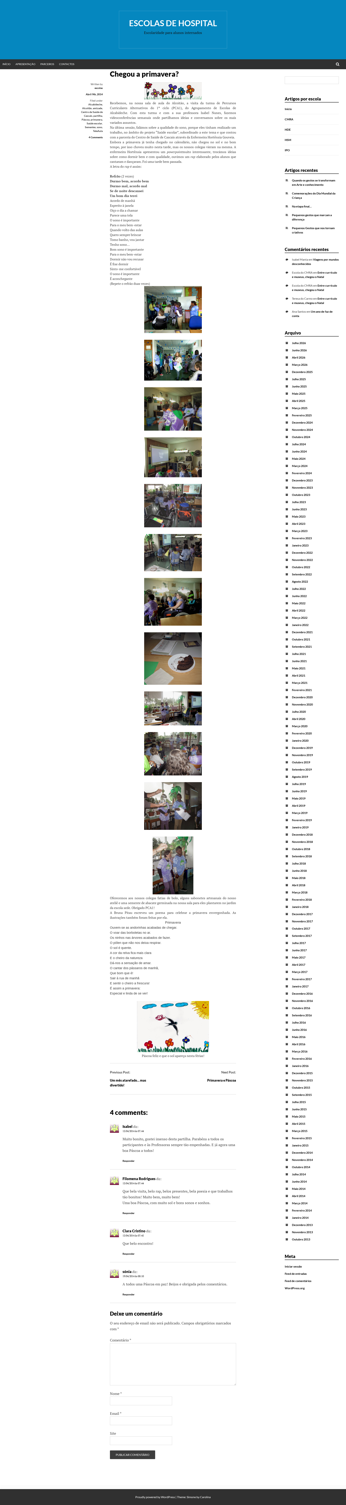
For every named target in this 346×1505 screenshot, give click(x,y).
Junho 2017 (299, 950)
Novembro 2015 (302, 1080)
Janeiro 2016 (300, 1065)
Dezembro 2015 (302, 1073)
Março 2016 (299, 1051)
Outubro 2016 (301, 1008)
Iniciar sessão (293, 1266)
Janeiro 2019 (300, 827)
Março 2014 (299, 1203)
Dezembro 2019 (302, 747)
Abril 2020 (298, 719)
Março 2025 (299, 408)
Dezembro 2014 (302, 1152)
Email (115, 1413)
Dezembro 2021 (302, 632)
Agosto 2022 (300, 581)
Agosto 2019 (300, 776)
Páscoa (86, 119)
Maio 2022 (298, 603)
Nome (116, 1393)
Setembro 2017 (302, 935)
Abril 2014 (298, 1196)
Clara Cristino (134, 1231)
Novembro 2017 (302, 921)
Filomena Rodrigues (139, 1178)
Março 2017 (299, 972)
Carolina (205, 1497)
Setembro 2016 (302, 1015)
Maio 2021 (298, 668)
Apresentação (25, 64)
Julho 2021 (299, 653)
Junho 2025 (299, 386)
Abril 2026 (298, 357)
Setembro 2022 (302, 574)
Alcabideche (95, 104)
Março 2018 (299, 892)
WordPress (168, 1497)
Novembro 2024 (302, 429)
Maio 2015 (298, 1116)
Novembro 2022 (302, 559)
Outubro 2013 (301, 1239)
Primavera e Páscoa (221, 1080)
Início (6, 64)
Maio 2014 (298, 1188)
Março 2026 (299, 364)
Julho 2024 (299, 444)
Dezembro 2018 (302, 834)
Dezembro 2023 (302, 480)
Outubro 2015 (301, 1087)
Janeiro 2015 (300, 1145)
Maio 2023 (298, 516)
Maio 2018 (298, 878)
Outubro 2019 (301, 762)
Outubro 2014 (301, 1167)
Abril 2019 (298, 805)
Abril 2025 (298, 400)
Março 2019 (299, 812)
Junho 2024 (299, 451)
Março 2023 (299, 531)
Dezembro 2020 (302, 697)
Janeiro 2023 (300, 545)
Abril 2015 (298, 1123)
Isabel (127, 1126)
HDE (288, 129)
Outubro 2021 (301, 639)
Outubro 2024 (301, 437)
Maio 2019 (298, 798)
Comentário (120, 1340)
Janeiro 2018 (300, 906)
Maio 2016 (298, 1037)
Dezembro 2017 (302, 914)
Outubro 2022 (301, 567)
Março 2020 (299, 726)
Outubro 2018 (301, 849)
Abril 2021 (298, 675)
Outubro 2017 (301, 928)
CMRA (289, 119)
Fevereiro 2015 (302, 1138)
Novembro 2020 (302, 704)
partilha (97, 115)
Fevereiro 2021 (302, 690)
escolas (99, 87)
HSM (288, 140)
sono (99, 127)
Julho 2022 (299, 588)
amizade (97, 108)
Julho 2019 (299, 784)
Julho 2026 (299, 343)
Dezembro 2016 (302, 993)
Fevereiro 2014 (302, 1210)
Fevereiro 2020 (302, 733)
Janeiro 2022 (300, 625)
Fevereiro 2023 (302, 538)
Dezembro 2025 (302, 372)
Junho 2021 (299, 661)
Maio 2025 (298, 393)
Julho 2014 (299, 1174)
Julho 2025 (299, 379)
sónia (127, 1271)
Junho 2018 (299, 870)
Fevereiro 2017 (302, 979)
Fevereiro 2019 (302, 820)
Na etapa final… (302, 206)
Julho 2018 (299, 863)
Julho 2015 (299, 1102)
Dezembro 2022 (302, 552)
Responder (129, 1160)
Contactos (66, 64)
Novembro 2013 (302, 1232)
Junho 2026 (299, 350)
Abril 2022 (298, 610)
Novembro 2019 (302, 755)
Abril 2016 (298, 1044)
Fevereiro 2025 (302, 415)
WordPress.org (295, 1288)
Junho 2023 (299, 509)
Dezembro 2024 (302, 422)
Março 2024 (299, 466)
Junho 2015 (299, 1109)
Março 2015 (299, 1131)
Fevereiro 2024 (302, 473)
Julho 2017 (299, 943)
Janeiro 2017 (300, 986)
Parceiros (47, 64)
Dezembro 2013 (302, 1225)
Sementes (90, 127)
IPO (287, 150)
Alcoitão (87, 108)
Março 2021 (299, 682)
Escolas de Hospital (173, 23)
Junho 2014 (299, 1181)
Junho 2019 (299, 791)
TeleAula (98, 130)
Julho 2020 (299, 711)
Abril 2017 (298, 964)
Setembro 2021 (302, 646)
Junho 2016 (299, 1029)
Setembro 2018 (302, 856)
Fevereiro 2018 (302, 899)
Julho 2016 (299, 1022)
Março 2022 (299, 617)
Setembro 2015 (302, 1094)
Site (113, 1433)
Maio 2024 (298, 458)
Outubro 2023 (301, 494)
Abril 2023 (298, 523)
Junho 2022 (299, 596)
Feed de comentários (298, 1281)
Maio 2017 (298, 957)
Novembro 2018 (302, 841)
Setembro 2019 (302, 769)
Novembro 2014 (302, 1159)
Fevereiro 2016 (302, 1058)
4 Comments (96, 137)
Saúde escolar (94, 123)
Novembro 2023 (302, 487)
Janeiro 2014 (300, 1217)
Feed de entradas (296, 1273)
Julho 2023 (299, 502)
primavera (96, 119)
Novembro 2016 (302, 1000)
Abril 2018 (298, 885)
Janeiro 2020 (300, 740)
